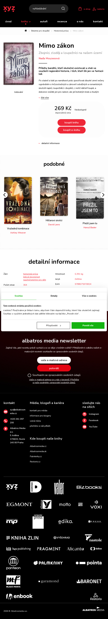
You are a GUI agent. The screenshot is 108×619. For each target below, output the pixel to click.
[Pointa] (88, 563)
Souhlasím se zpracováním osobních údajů (56, 375)
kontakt (98, 21)
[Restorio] (95, 596)
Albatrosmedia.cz (38, 446)
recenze (62, 21)
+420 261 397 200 (17, 421)
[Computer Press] (38, 522)
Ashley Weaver (18, 232)
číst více (45, 97)
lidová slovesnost (31, 277)
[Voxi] (96, 504)
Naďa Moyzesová (49, 58)
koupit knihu (72, 122)
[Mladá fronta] (13, 581)
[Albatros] (45, 504)
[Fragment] (48, 548)
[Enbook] (19, 596)
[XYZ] (12, 487)
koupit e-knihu (71, 130)
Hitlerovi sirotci (54, 220)
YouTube (93, 426)
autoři (44, 21)
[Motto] (65, 504)
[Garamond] (48, 581)
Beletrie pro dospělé (40, 30)
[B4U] (18, 548)
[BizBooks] (89, 487)
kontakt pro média (38, 410)
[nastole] (93, 538)
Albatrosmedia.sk (38, 451)
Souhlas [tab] (19, 296)
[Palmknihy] (48, 563)
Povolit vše (88, 325)
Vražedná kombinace (18, 228)
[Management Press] (12, 522)
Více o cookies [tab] (89, 296)
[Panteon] (13, 563)
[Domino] (35, 487)
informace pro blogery (40, 415)
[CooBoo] (80, 504)
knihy (25, 21)
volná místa (35, 421)
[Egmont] (19, 504)
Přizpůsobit (52, 325)
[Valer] (59, 487)
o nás (80, 21)
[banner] (11, 9)
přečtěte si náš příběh (40, 426)
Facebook (93, 420)
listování (18, 92)
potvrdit (54, 368)
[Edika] (66, 522)
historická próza (30, 274)
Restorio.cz (35, 461)
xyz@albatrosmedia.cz (17, 411)
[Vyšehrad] (62, 538)
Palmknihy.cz (36, 456)
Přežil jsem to (90, 223)
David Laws (54, 224)
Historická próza (61, 30)
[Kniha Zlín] (22, 538)
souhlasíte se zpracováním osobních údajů (63, 351)
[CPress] (94, 522)
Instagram (94, 414)
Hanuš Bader (90, 227)
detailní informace (50, 143)
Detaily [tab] (54, 296)
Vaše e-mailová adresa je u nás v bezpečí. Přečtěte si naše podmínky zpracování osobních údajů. (54, 381)
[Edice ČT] (96, 548)
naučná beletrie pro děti (34, 279)
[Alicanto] (75, 548)
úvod (8, 21)
